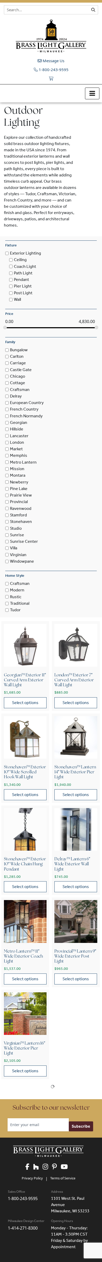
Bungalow (19, 349)
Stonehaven (21, 521)
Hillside (16, 429)
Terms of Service (62, 1178)
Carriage (18, 363)
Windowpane (22, 561)
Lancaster (19, 435)
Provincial (19, 501)
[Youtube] (66, 1167)
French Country (24, 409)
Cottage (17, 383)
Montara (17, 475)
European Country (27, 402)
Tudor (15, 609)
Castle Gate (21, 369)
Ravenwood (20, 508)
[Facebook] (29, 1167)
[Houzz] (38, 1167)
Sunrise (17, 534)
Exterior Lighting (25, 253)
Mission (17, 468)
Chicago (17, 376)
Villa (13, 548)
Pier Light (23, 286)
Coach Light (25, 266)
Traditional (19, 603)
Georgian (18, 422)
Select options (25, 702)
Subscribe (81, 1126)
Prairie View (21, 495)
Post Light (23, 292)
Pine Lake (18, 488)
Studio (16, 528)
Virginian (18, 554)
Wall (17, 299)
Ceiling (20, 259)
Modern (17, 590)
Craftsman (20, 389)
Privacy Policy (32, 1178)
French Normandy (26, 415)
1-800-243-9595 (53, 69)
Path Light (23, 272)
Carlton (17, 356)
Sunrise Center (24, 541)
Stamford (18, 514)
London (17, 442)
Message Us (53, 60)
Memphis (18, 455)
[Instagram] (47, 1167)
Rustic (15, 596)
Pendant (21, 279)
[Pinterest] (56, 1167)
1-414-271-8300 (23, 1228)
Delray (16, 396)
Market (16, 448)
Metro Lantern (23, 462)
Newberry (19, 482)
